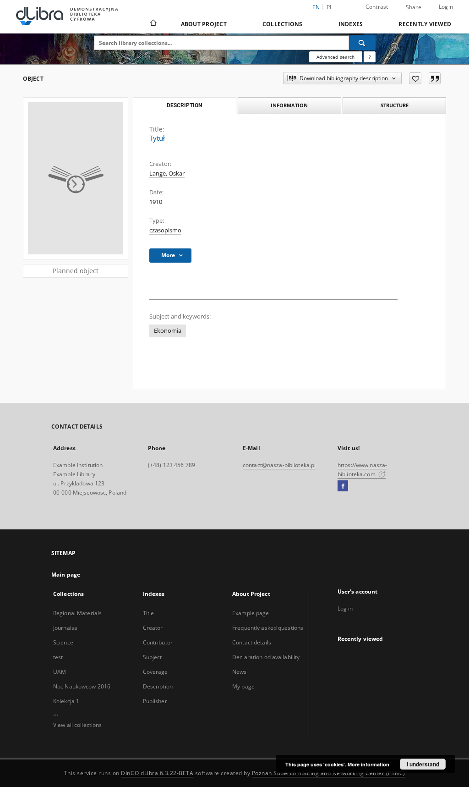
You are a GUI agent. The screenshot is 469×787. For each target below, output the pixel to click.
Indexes (350, 24)
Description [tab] (184, 105)
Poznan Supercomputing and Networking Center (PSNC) (328, 773)
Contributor (158, 642)
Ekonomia (167, 331)
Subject (152, 657)
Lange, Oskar (167, 173)
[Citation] (435, 78)
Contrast (376, 7)
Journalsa (65, 628)
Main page (65, 574)
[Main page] (152, 24)
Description (158, 686)
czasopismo (165, 230)
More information (368, 764)
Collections (282, 24)
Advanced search (335, 57)
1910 (155, 202)
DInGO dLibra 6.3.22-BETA (157, 773)
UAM (59, 672)
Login (446, 7)
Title (148, 613)
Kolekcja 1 (66, 701)
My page (243, 686)
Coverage (155, 672)
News (239, 672)
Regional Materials (77, 613)
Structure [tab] (395, 105)
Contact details (251, 642)
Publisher (155, 701)
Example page (250, 613)
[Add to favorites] (415, 78)
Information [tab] (289, 105)
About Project (204, 24)
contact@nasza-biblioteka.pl (279, 465)
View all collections (77, 725)
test (58, 657)
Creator (153, 628)
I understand (423, 764)
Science (63, 642)
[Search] (362, 42)
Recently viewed (424, 24)
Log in (345, 608)
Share (413, 7)
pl (330, 7)
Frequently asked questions (267, 628)
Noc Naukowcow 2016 (81, 686)
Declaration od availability (266, 657)
